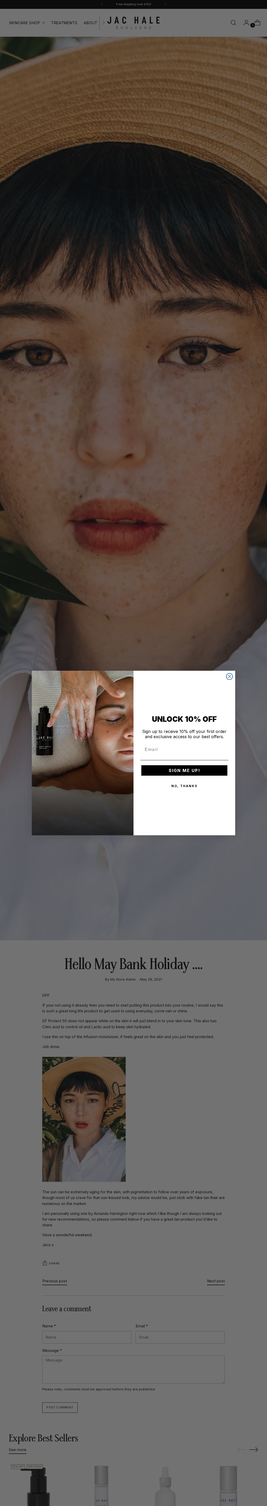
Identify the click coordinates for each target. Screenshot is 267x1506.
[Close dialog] (229, 676)
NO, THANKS (184, 786)
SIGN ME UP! (184, 770)
